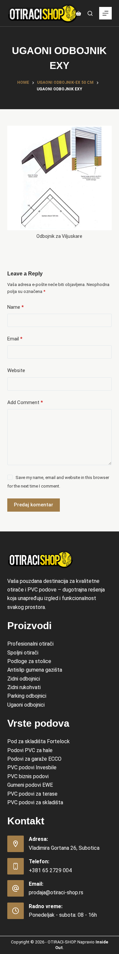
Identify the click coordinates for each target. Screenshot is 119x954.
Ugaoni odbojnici (26, 705)
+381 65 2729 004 (50, 870)
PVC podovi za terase (32, 794)
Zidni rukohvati (24, 687)
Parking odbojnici (26, 696)
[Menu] (105, 13)
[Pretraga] (90, 13)
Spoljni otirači (22, 653)
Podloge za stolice (29, 661)
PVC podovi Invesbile (32, 767)
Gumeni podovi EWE (30, 785)
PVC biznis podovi (28, 776)
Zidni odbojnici (23, 679)
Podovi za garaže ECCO (34, 759)
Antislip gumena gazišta (34, 670)
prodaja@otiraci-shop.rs (56, 892)
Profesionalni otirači (30, 644)
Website (16, 370)
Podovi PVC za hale (30, 750)
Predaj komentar (33, 505)
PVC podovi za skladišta (35, 802)
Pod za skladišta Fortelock (38, 741)
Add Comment (25, 402)
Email (14, 339)
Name (15, 307)
